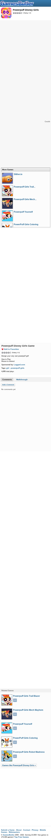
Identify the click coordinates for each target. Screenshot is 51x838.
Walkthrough (22, 379)
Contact (26, 830)
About (19, 830)
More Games (7, 169)
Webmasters (14, 832)
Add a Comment (8, 385)
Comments (7, 379)
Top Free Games (21, 837)
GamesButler (25, 3)
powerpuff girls (17, 368)
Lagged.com (19, 365)
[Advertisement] (25, 47)
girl (7, 368)
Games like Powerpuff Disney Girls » (19, 765)
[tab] (25, 169)
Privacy (35, 830)
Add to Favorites (11, 349)
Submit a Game (8, 830)
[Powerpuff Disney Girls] (6, 13)
